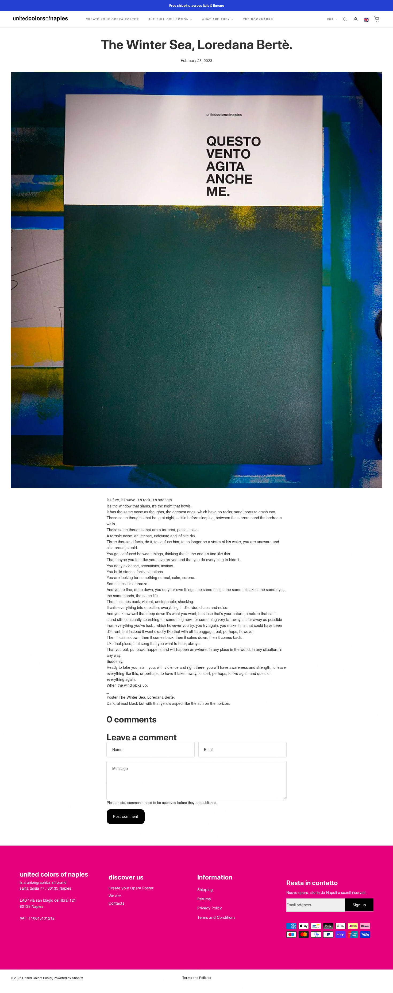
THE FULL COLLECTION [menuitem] (169, 19)
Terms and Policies (196, 978)
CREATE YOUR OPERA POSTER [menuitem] (112, 19)
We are (115, 895)
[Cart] (377, 19)
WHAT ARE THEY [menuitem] (216, 19)
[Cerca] (345, 19)
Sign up (359, 904)
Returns (204, 898)
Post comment (125, 816)
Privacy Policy (209, 908)
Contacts (116, 903)
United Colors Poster (37, 977)
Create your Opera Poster (131, 888)
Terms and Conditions (216, 917)
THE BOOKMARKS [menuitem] (258, 19)
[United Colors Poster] (40, 19)
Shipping (205, 889)
